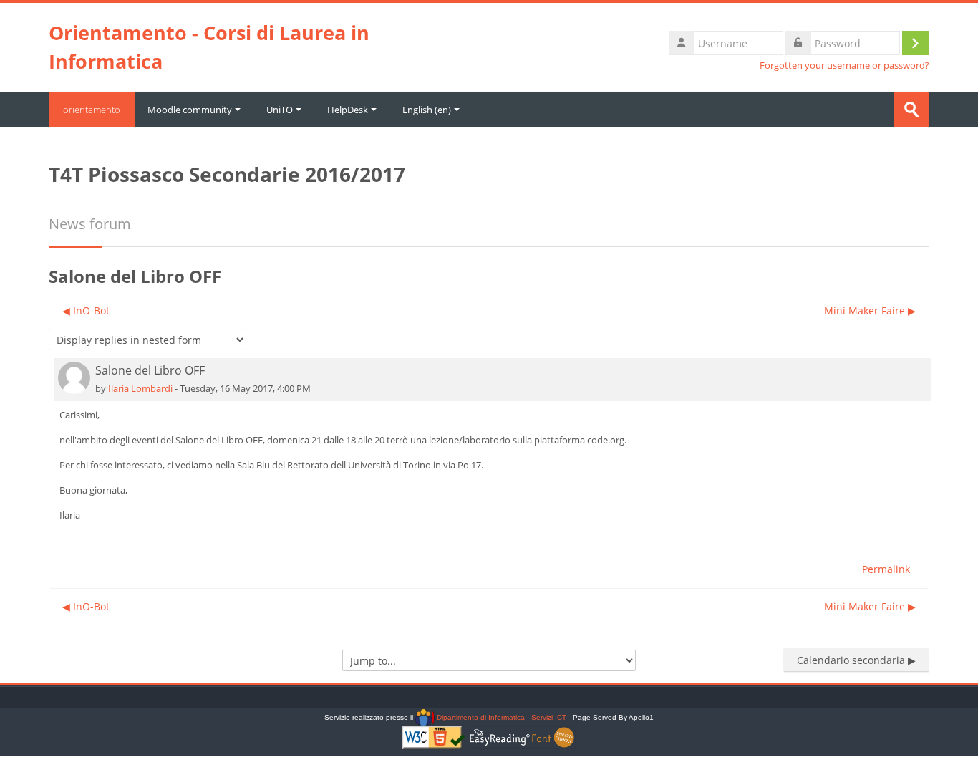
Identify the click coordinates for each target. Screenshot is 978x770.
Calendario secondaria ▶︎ (856, 660)
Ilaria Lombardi (140, 388)
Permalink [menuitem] (886, 569)
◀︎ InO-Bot (86, 310)
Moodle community (189, 109)
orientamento (91, 109)
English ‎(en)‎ (426, 109)
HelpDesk (347, 109)
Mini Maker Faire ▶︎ (870, 310)
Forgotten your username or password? (844, 65)
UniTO (279, 109)
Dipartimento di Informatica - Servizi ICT (500, 717)
